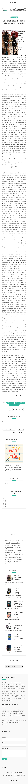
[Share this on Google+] (16, 409)
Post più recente (10, 429)
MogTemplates (18, 772)
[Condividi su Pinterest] (19, 409)
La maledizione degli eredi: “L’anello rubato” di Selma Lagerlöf (14, 638)
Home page (21, 429)
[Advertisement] (14, 520)
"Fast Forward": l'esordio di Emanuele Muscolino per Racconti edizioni (13, 649)
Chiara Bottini (20, 402)
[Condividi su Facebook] (10, 409)
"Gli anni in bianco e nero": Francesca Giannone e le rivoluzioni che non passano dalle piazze (14, 580)
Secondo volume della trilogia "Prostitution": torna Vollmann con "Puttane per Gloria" (14, 605)
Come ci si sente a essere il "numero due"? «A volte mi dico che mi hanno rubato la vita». (14, 616)
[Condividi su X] (13, 409)
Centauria (15, 17)
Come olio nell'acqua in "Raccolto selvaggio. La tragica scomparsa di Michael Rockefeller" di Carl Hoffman (13, 593)
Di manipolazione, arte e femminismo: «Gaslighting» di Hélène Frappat (13, 627)
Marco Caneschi (14, 404)
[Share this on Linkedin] (23, 409)
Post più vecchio (18, 432)
